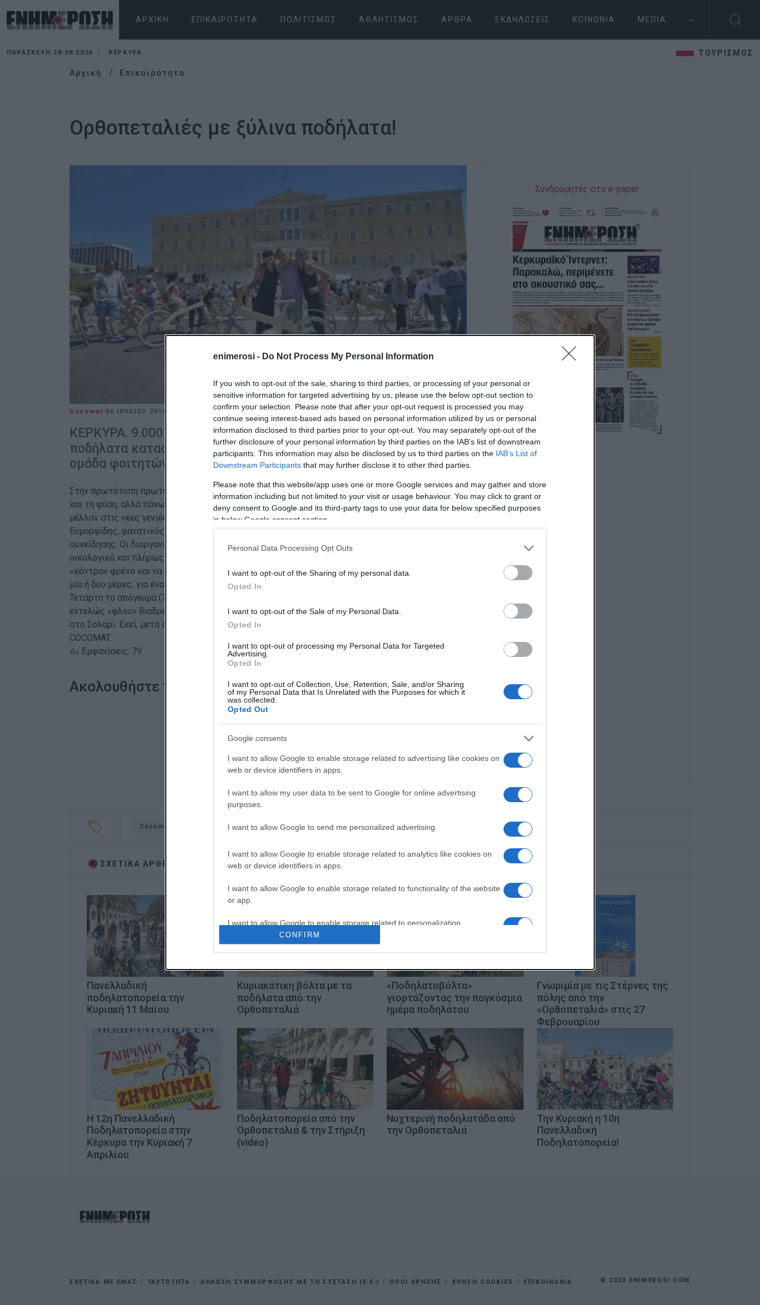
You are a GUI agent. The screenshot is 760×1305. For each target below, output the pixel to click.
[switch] (518, 572)
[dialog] (380, 652)
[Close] (572, 357)
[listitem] (380, 548)
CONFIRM (299, 935)
